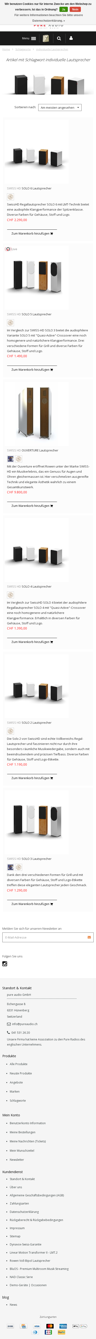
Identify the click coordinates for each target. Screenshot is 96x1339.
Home (6, 49)
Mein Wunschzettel (22, 1151)
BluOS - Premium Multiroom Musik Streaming (39, 1269)
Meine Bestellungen (22, 1132)
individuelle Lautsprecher (52, 49)
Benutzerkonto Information (28, 1123)
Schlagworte (23, 49)
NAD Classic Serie (21, 1277)
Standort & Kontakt (22, 1179)
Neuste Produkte (21, 1073)
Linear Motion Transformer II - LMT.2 (34, 1253)
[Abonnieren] (89, 936)
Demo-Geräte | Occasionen (28, 1285)
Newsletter (17, 1160)
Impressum (17, 1228)
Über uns (16, 1187)
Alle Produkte (18, 1064)
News (13, 1305)
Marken (15, 1091)
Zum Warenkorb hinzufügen (30, 234)
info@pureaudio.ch (25, 1024)
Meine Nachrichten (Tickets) (28, 1141)
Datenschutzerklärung (24, 1212)
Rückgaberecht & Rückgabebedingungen (36, 1220)
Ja (63, 9)
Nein (75, 9)
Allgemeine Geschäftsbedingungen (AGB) (37, 1195)
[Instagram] (4, 963)
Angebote (16, 1082)
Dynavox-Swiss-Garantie (25, 1244)
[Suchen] (59, 38)
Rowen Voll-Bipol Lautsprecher (30, 1261)
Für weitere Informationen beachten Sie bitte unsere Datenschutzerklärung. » (48, 17)
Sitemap (15, 1236)
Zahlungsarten (19, 1203)
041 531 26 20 (20, 1033)
